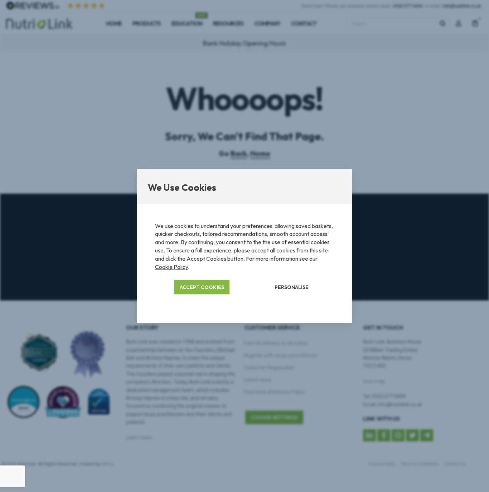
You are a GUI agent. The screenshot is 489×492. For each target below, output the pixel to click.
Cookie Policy (171, 266)
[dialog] (244, 246)
